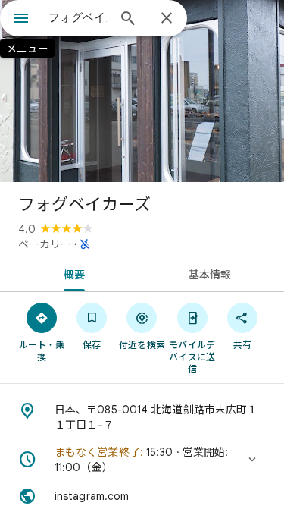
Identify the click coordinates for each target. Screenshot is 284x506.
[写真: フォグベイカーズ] (142, 91)
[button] (142, 459)
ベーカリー (44, 244)
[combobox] (77, 17)
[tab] (71, 273)
